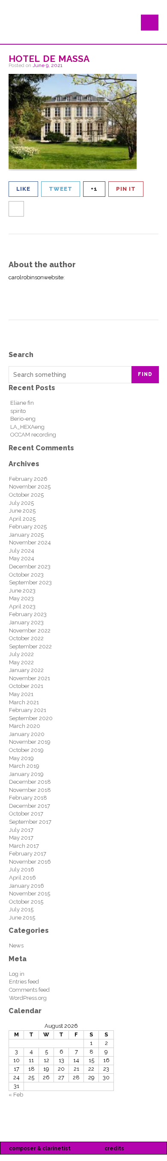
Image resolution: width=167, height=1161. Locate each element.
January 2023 (26, 622)
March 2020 (24, 726)
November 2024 (30, 542)
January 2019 (26, 774)
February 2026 (28, 479)
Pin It (126, 189)
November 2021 (29, 678)
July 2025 (21, 503)
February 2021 (27, 710)
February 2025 (28, 526)
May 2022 (21, 662)
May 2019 (21, 758)
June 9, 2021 (48, 65)
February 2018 (28, 797)
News (16, 945)
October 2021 (26, 686)
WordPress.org (28, 998)
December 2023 (30, 566)
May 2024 (21, 558)
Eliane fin (22, 403)
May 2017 (21, 837)
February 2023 (28, 614)
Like (23, 189)
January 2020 (27, 734)
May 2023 (21, 598)
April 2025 (22, 519)
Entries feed (24, 981)
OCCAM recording (33, 434)
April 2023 (22, 606)
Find (145, 374)
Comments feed (29, 990)
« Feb (16, 1094)
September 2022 (30, 646)
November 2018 (30, 790)
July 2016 (21, 869)
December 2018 (30, 782)
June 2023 (22, 590)
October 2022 (26, 638)
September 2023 (30, 582)
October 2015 (26, 901)
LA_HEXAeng (27, 427)
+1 (94, 189)
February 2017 (27, 853)
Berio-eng (23, 419)
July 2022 (21, 654)
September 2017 (30, 822)
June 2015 (22, 917)
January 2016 (26, 886)
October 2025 (26, 495)
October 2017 (26, 813)
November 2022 (30, 630)
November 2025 (30, 486)
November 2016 (30, 862)
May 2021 (21, 694)
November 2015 (29, 893)
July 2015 (21, 909)
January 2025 (26, 535)
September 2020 (31, 718)
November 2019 (30, 742)
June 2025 (22, 510)
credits (114, 1149)
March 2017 (24, 846)
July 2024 (21, 550)
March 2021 (24, 702)
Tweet (60, 189)
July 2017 (21, 830)
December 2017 (29, 806)
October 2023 (26, 574)
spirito (18, 411)
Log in (16, 974)
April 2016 (22, 877)
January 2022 (26, 670)
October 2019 (26, 750)
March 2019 (24, 766)
